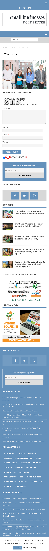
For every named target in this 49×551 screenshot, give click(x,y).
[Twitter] (24, 7)
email (38, 458)
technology (36, 481)
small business (34, 477)
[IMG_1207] (24, 87)
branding (32, 453)
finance (37, 463)
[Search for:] (24, 39)
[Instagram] (29, 7)
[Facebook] (19, 7)
